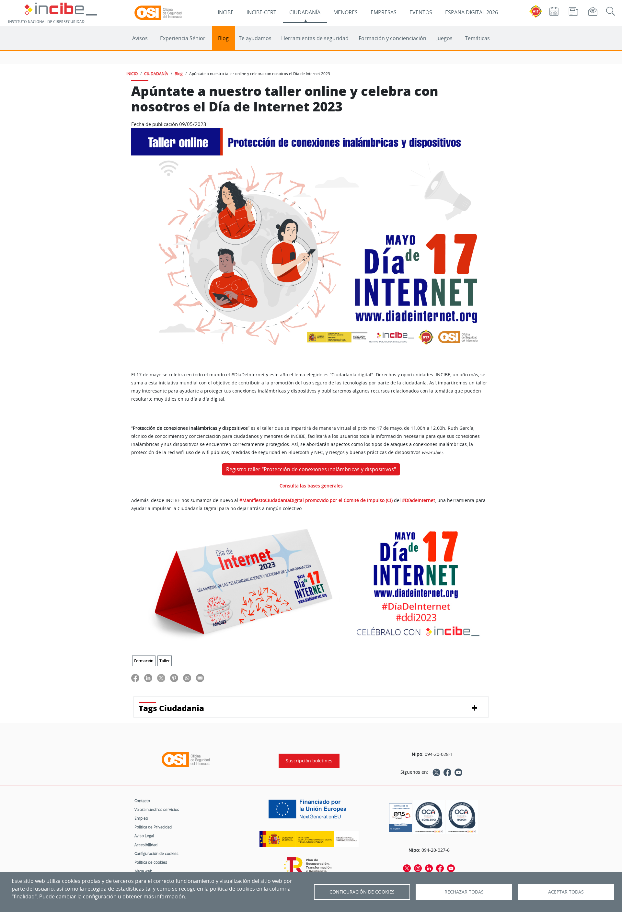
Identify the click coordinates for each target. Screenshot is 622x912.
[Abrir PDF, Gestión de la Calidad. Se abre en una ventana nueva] (462, 817)
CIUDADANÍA (304, 12)
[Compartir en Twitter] (161, 677)
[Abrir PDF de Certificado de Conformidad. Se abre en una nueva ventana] (400, 815)
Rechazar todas (464, 892)
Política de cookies (150, 862)
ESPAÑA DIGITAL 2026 (471, 12)
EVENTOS (420, 12)
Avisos (140, 38)
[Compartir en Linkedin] (148, 677)
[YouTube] (458, 772)
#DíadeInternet (418, 500)
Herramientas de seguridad (315, 38)
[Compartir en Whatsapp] (187, 677)
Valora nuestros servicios (156, 809)
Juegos (444, 38)
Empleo (141, 818)
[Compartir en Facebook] (135, 677)
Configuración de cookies (156, 853)
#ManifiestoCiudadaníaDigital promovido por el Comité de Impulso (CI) (316, 500)
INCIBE (226, 12)
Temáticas (477, 38)
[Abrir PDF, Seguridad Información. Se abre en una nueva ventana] (429, 817)
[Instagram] (418, 868)
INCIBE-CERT (261, 12)
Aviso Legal (144, 835)
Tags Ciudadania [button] (171, 708)
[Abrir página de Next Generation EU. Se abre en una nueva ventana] (309, 811)
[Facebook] (447, 772)
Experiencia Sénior (182, 38)
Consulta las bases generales (311, 486)
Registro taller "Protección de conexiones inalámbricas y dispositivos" (311, 469)
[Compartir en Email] (200, 677)
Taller (164, 661)
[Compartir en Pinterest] (174, 677)
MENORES (345, 12)
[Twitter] (436, 772)
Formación (144, 661)
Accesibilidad (145, 844)
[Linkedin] (429, 868)
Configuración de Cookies (362, 892)
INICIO (132, 73)
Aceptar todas (566, 892)
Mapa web (143, 870)
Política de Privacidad (153, 826)
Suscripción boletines (309, 761)
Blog (223, 38)
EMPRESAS (384, 12)
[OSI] (186, 759)
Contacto (142, 800)
